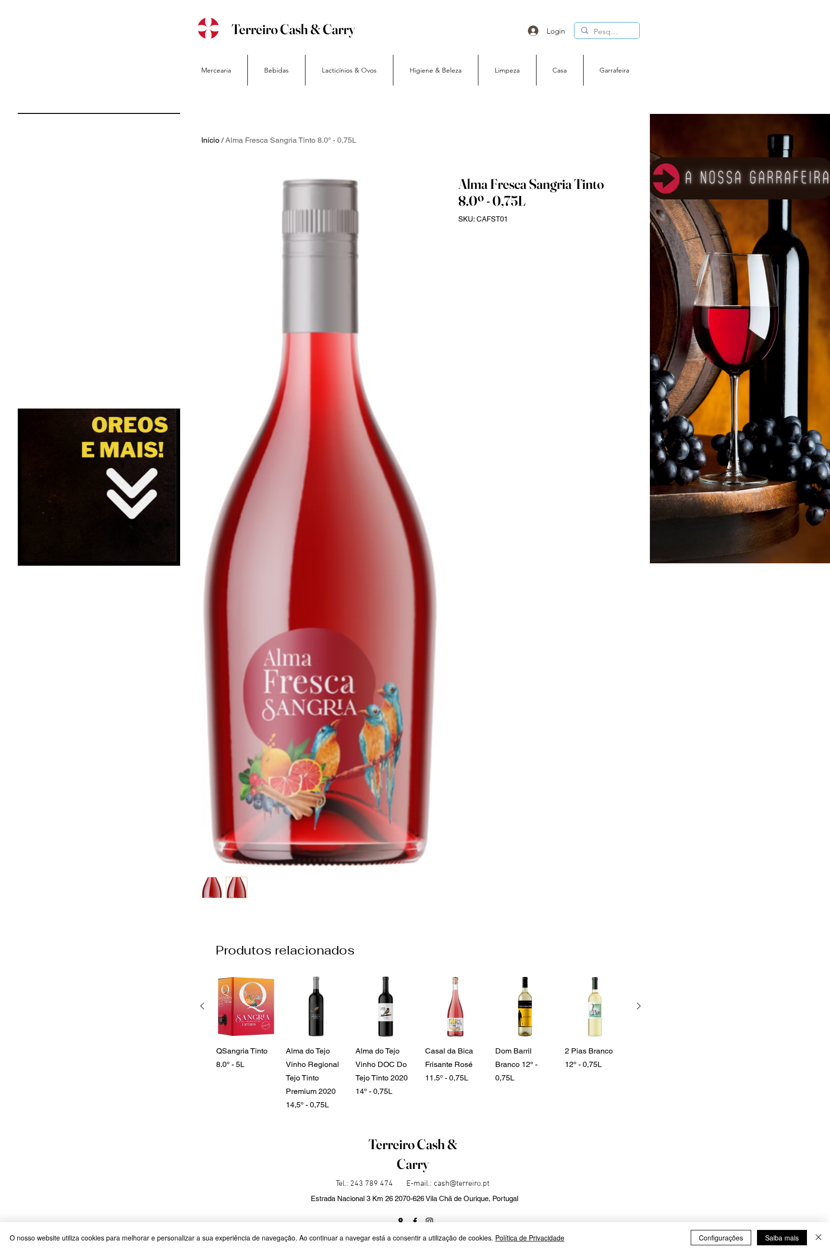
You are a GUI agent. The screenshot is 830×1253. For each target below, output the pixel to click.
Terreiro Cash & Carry (293, 29)
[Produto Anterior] (202, 1006)
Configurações (721, 1237)
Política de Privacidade (529, 1237)
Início (210, 140)
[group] (420, 1044)
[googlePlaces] (400, 1221)
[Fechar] (818, 1237)
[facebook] (415, 1221)
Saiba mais (782, 1237)
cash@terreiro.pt (461, 1184)
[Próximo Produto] (639, 1006)
